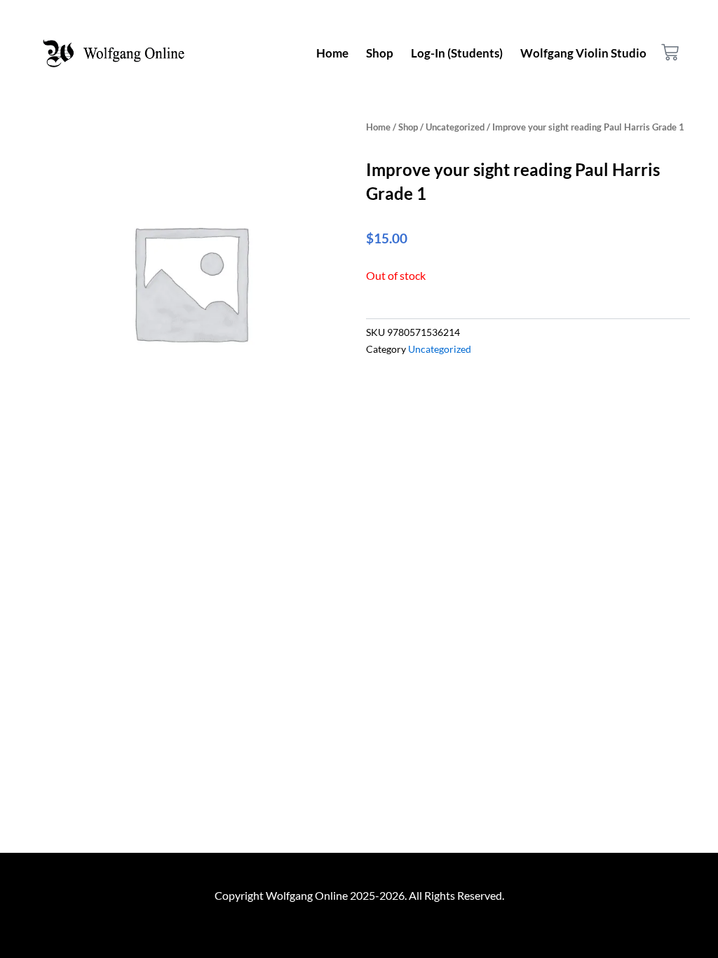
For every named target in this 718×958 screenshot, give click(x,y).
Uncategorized (455, 127)
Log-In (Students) (457, 53)
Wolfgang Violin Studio (583, 53)
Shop (379, 53)
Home (332, 53)
